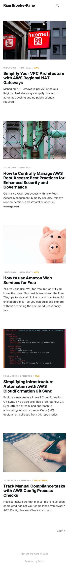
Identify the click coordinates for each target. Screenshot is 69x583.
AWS (36, 67)
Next (59, 531)
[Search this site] (57, 5)
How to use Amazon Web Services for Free (27, 280)
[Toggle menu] (63, 5)
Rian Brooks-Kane (19, 5)
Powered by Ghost (34, 561)
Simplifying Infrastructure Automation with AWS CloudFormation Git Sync (28, 386)
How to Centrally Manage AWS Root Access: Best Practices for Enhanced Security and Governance (33, 180)
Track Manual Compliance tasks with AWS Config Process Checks (34, 491)
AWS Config (40, 480)
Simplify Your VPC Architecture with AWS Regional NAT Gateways (33, 78)
